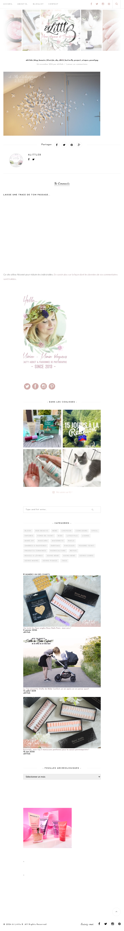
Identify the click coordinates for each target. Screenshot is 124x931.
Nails (71, 541)
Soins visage (50, 560)
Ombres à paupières (35, 546)
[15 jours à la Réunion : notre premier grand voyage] (82, 428)
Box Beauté (42, 531)
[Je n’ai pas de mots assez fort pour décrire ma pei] (82, 468)
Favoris (29, 536)
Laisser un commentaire (77, 64)
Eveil (95, 531)
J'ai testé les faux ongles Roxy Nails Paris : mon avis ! (47, 628)
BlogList (38, 4)
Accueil (8, 4)
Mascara (43, 541)
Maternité (58, 541)
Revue (73, 550)
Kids (60, 536)
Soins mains (31, 560)
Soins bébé (53, 555)
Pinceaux (69, 546)
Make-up (29, 541)
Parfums (55, 546)
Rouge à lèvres (34, 555)
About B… (22, 4)
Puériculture (58, 550)
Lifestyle (72, 536)
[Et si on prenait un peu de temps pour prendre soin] (42, 468)
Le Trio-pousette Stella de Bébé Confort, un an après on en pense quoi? (56, 689)
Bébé (54, 531)
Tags (64, 560)
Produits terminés (35, 550)
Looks (85, 536)
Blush (28, 531)
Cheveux (66, 531)
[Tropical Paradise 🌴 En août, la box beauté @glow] (42, 428)
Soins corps (86, 555)
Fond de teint (45, 536)
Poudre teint (86, 546)
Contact (53, 4)
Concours (81, 531)
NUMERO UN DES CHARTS (37, 574)
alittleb (60, 64)
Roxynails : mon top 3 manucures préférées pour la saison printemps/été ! (56, 750)
